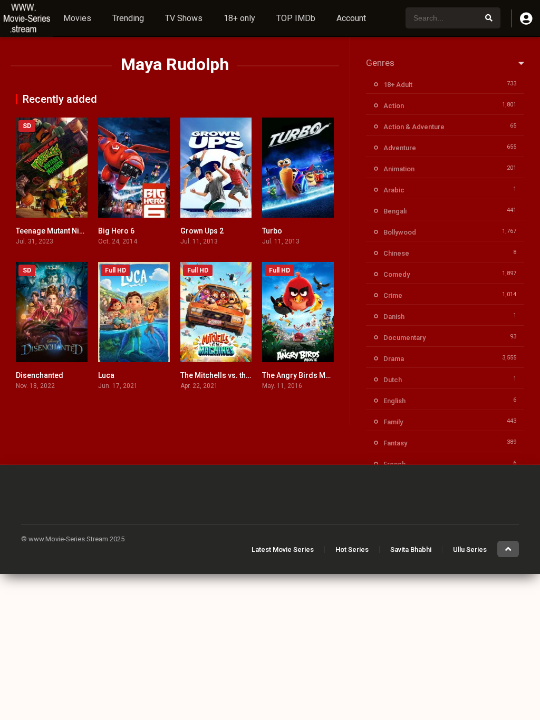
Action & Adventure (414, 127)
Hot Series (352, 549)
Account (351, 18)
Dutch (392, 380)
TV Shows (183, 18)
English (394, 401)
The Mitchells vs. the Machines (232, 375)
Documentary (404, 338)
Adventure (399, 148)
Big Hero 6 (116, 231)
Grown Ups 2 (202, 231)
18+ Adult (397, 85)
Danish (393, 316)
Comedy (396, 274)
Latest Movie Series (283, 549)
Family (393, 422)
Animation (398, 169)
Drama (393, 359)
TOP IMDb (295, 18)
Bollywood (399, 232)
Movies (77, 18)
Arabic (393, 190)
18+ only (239, 18)
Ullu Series (470, 549)
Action (393, 106)
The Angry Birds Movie (301, 375)
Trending (128, 18)
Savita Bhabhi (410, 549)
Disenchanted (39, 375)
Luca (106, 375)
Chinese (396, 253)
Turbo (272, 231)
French (394, 464)
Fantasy (395, 443)
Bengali (395, 211)
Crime (392, 295)
